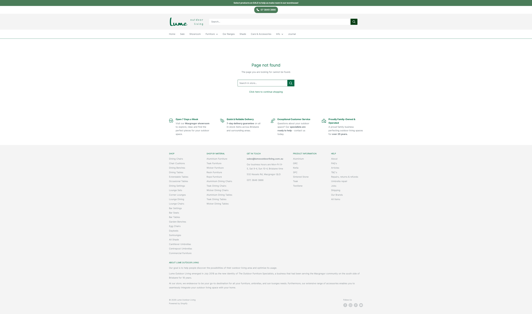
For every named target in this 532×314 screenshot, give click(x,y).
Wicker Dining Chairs (217, 190)
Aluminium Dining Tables (219, 194)
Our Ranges (229, 34)
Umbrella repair (339, 181)
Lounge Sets (175, 190)
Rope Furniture (214, 176)
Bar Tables (174, 217)
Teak (295, 181)
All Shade (174, 239)
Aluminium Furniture (217, 158)
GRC (295, 163)
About (334, 158)
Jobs (333, 185)
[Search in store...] (290, 83)
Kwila (295, 167)
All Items (335, 199)
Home (172, 34)
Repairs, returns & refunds (344, 176)
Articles (335, 167)
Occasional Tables (178, 181)
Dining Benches (177, 167)
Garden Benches (177, 221)
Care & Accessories (261, 34)
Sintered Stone (301, 176)
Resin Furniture (214, 172)
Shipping (335, 190)
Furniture (210, 34)
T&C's (334, 172)
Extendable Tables (178, 176)
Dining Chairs (176, 158)
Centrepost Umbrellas (180, 248)
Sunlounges (175, 235)
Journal (292, 34)
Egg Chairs (175, 226)
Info (278, 34)
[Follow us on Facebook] (345, 305)
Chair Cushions (177, 163)
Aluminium (298, 158)
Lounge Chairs (176, 203)
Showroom (195, 34)
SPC (295, 172)
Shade (243, 34)
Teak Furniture (214, 163)
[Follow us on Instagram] (350, 305)
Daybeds (173, 230)
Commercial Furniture (180, 253)
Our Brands (337, 194)
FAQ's (334, 163)
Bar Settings (175, 208)
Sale (182, 34)
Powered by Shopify (178, 303)
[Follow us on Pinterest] (356, 305)
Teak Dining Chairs (216, 185)
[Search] (354, 22)
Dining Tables (176, 172)
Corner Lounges (177, 194)
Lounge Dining (176, 199)
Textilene (297, 185)
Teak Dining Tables (216, 199)
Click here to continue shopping (266, 91)
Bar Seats (174, 212)
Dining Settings (177, 185)
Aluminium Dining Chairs (219, 181)
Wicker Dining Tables (218, 203)
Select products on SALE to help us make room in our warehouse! (266, 3)
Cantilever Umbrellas (180, 244)
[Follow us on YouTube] (361, 305)
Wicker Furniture (215, 167)
